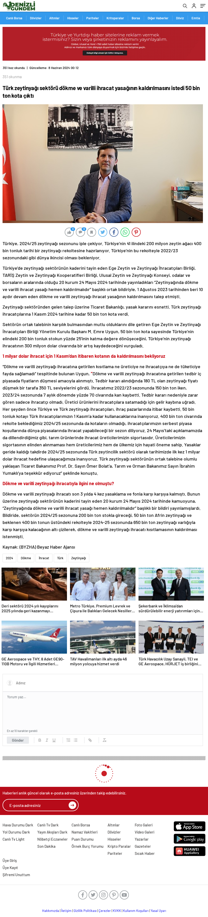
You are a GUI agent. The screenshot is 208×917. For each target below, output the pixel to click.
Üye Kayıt (10, 867)
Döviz (180, 18)
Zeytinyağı (78, 558)
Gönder (18, 740)
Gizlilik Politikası (85, 911)
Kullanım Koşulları (136, 911)
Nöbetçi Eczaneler (52, 839)
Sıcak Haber (145, 853)
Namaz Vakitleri (84, 832)
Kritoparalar (115, 18)
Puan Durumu (83, 839)
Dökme (26, 558)
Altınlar (54, 18)
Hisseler (73, 18)
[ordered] (68, 740)
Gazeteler (143, 846)
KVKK (117, 911)
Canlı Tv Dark (48, 825)
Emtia (196, 18)
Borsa (136, 18)
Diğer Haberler (158, 18)
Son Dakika (46, 846)
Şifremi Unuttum (16, 874)
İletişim (66, 911)
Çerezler (105, 911)
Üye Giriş (10, 860)
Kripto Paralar (119, 846)
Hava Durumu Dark (18, 825)
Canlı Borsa (14, 18)
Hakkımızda (50, 911)
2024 (9, 558)
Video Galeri (144, 832)
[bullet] (75, 740)
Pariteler (92, 18)
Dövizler (36, 18)
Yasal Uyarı (158, 911)
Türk (60, 558)
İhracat (44, 558)
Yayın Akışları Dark (52, 832)
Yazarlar (142, 839)
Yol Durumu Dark (16, 832)
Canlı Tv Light (14, 839)
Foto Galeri (143, 825)
